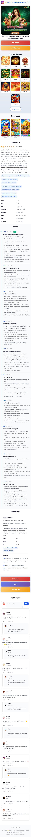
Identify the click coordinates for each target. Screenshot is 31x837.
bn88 (2, 150)
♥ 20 (4, 803)
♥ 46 (4, 765)
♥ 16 (4, 647)
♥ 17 (4, 621)
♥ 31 (4, 700)
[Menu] (28, 2)
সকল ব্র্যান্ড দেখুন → (15, 109)
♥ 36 (4, 818)
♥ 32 (4, 791)
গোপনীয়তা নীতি (17, 827)
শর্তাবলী (12, 827)
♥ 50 (4, 751)
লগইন (15, 584)
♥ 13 (4, 672)
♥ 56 (4, 725)
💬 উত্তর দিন (10, 621)
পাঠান (26, 603)
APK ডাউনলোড (15, 43)
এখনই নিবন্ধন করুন (16, 48)
